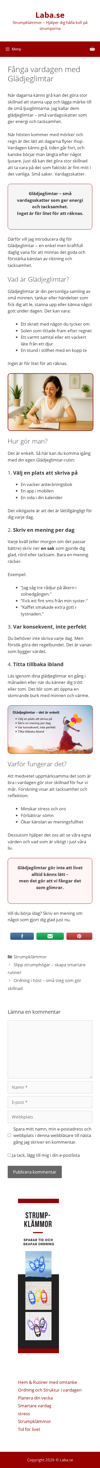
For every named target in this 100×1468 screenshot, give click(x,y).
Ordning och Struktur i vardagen (50, 1390)
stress (24, 1414)
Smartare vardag (34, 1406)
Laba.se (50, 15)
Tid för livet (29, 1429)
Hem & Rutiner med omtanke (47, 1382)
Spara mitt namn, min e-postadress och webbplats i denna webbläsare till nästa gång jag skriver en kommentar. (52, 1135)
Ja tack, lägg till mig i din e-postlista (45, 1155)
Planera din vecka (35, 1398)
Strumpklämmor (30, 957)
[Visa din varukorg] (92, 49)
